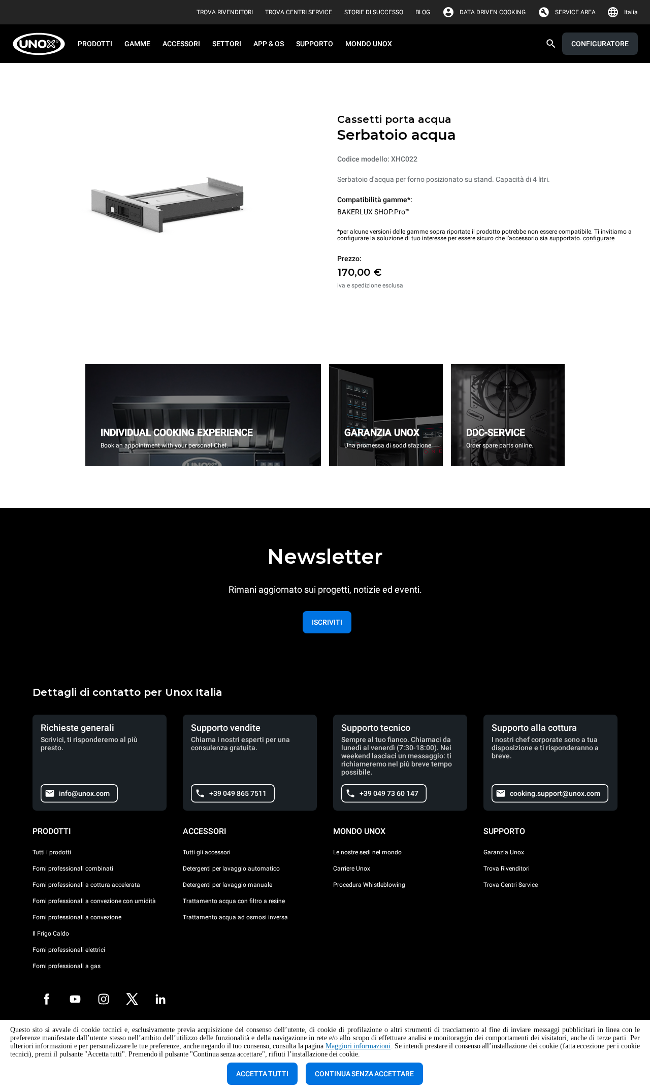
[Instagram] (103, 999)
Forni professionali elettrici (68, 949)
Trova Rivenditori (506, 868)
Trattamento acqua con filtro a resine (234, 901)
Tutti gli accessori (207, 852)
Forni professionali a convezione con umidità (94, 901)
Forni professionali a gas (66, 966)
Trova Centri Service (510, 884)
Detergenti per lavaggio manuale (227, 884)
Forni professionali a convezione (76, 917)
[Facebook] (46, 999)
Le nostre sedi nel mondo (367, 852)
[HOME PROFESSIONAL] (42, 44)
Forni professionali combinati (72, 868)
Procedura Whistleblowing (369, 884)
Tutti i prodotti (51, 852)
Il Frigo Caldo (50, 933)
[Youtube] (75, 999)
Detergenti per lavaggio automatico (231, 868)
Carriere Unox (351, 868)
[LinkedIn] (160, 999)
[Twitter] (132, 999)
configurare (598, 238)
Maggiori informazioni (358, 1046)
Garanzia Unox (503, 852)
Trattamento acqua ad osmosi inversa (235, 917)
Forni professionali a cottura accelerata (86, 884)
